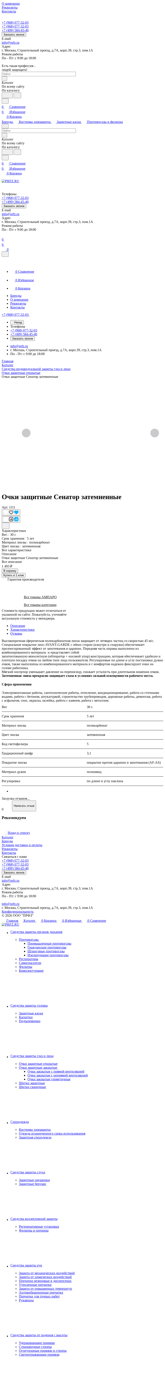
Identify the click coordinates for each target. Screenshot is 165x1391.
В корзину (9, 570)
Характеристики (22, 629)
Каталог (8, 837)
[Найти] (17, 95)
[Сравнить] (11, 519)
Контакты (9, 853)
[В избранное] (11, 512)
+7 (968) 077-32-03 (15, 22)
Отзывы (16, 633)
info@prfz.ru (10, 42)
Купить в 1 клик (13, 575)
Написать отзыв (24, 805)
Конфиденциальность (18, 911)
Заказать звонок (13, 34)
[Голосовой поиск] (7, 95)
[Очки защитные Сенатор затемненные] (90, 433)
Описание (17, 626)
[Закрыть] (5, 254)
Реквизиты (10, 849)
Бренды (7, 841)
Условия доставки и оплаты (22, 845)
